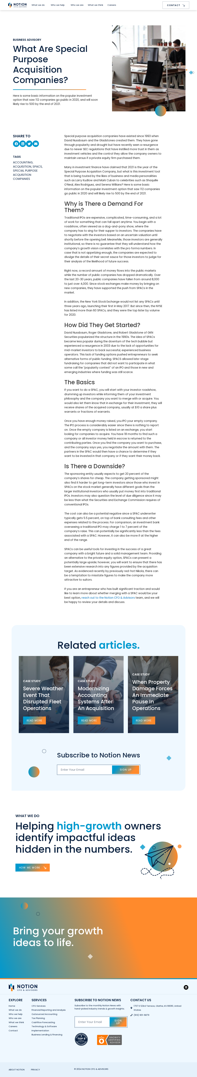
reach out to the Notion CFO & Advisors (108, 598)
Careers (111, 4)
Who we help (58, 4)
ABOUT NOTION (17, 1069)
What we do (38, 4)
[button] (16, 143)
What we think (95, 4)
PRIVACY (35, 1069)
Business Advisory (27, 40)
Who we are (77, 4)
